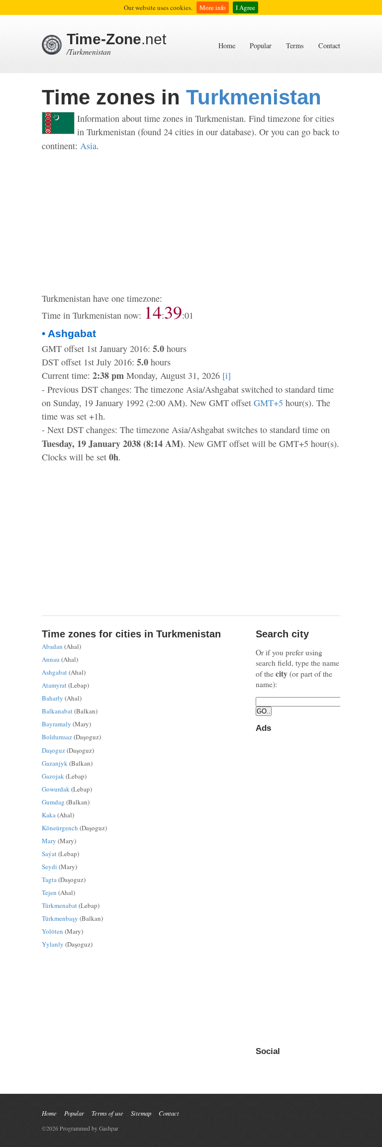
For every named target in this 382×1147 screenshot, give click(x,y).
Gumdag (53, 801)
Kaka (49, 814)
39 (173, 312)
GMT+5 (268, 403)
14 (153, 312)
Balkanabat (57, 710)
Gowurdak (56, 789)
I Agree (245, 7)
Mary (49, 840)
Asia (88, 146)
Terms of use (107, 1113)
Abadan (52, 646)
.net (116, 39)
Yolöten (52, 931)
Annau (51, 659)
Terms (295, 45)
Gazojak (53, 776)
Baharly (52, 698)
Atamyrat (54, 685)
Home (226, 45)
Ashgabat (54, 672)
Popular (261, 45)
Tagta (49, 879)
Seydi (49, 866)
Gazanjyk (55, 763)
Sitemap (141, 1113)
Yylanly (53, 944)
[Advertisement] (191, 222)
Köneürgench (60, 827)
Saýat (49, 853)
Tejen (49, 892)
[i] (226, 375)
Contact (329, 45)
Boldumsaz (57, 736)
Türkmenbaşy (60, 918)
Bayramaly (56, 723)
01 (189, 315)
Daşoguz (53, 750)
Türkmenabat (59, 905)
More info (212, 7)
